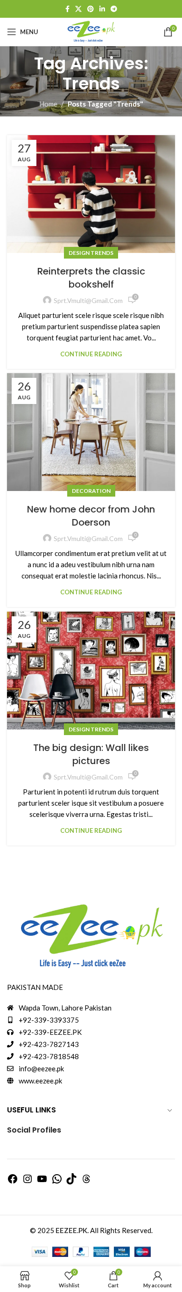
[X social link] (78, 9)
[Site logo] (91, 31)
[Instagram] (27, 1181)
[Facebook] (12, 1181)
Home (48, 104)
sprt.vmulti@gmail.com (88, 300)
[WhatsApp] (57, 1181)
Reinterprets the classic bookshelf (91, 278)
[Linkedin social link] (102, 9)
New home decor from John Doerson (91, 516)
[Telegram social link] (114, 9)
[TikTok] (71, 1181)
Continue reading (91, 354)
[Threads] (86, 1181)
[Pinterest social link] (90, 9)
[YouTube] (42, 1181)
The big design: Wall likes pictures (91, 754)
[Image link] (91, 936)
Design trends (91, 252)
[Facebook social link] (67, 9)
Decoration (91, 490)
